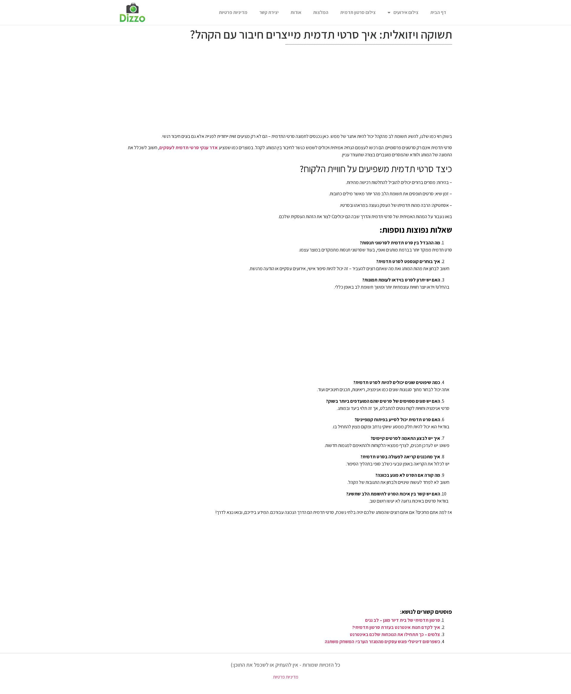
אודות (296, 12)
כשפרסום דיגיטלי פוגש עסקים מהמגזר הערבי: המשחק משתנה (382, 641)
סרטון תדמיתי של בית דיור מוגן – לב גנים (402, 620)
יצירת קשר (269, 12)
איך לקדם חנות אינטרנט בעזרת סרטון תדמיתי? (396, 627)
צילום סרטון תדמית (358, 12)
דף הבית (438, 12)
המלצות (320, 12)
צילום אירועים (405, 12)
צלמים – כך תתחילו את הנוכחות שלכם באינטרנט (395, 634)
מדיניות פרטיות (233, 12)
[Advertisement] (285, 90)
